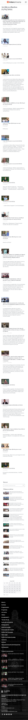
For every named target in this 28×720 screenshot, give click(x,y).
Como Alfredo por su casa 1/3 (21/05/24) (12, 58)
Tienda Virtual (5, 619)
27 (4, 592)
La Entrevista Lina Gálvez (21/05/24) (11, 75)
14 (7, 588)
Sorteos (3, 642)
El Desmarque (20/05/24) (9, 385)
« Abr (4, 594)
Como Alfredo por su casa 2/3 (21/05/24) (12, 141)
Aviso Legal (4, 634)
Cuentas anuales (5, 627)
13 (4, 588)
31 (14, 592)
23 (12, 590)
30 (12, 592)
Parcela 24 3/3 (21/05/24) (9, 182)
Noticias (4, 26)
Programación (5, 607)
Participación (4, 647)
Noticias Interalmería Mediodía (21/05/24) (13, 405)
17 (14, 588)
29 (9, 592)
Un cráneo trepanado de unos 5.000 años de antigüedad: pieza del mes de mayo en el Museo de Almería (14, 330)
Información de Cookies (7, 629)
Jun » (7, 594)
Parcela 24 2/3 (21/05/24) (9, 201)
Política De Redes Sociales (8, 637)
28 (7, 592)
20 (4, 590)
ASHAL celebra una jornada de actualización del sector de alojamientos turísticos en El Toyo (14, 303)
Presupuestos (5, 624)
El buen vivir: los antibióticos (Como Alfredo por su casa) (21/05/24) (14, 103)
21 (7, 590)
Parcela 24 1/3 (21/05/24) (9, 468)
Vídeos (3, 614)
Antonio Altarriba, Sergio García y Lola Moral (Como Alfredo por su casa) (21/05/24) (13, 218)
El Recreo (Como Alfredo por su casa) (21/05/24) (11, 124)
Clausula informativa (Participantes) (10, 644)
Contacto (4, 639)
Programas (4, 609)
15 (9, 588)
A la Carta (4, 612)
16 (12, 588)
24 (14, 590)
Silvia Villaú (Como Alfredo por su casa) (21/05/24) (12, 450)
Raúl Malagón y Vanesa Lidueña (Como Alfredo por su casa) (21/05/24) (14, 429)
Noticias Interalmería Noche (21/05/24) (12, 44)
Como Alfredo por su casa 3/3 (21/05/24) (12, 163)
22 (9, 590)
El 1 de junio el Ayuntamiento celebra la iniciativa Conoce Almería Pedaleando (12, 279)
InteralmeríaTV (5, 617)
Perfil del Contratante (7, 622)
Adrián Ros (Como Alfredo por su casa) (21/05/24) (12, 237)
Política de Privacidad (7, 632)
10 (14, 586)
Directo (3, 602)
